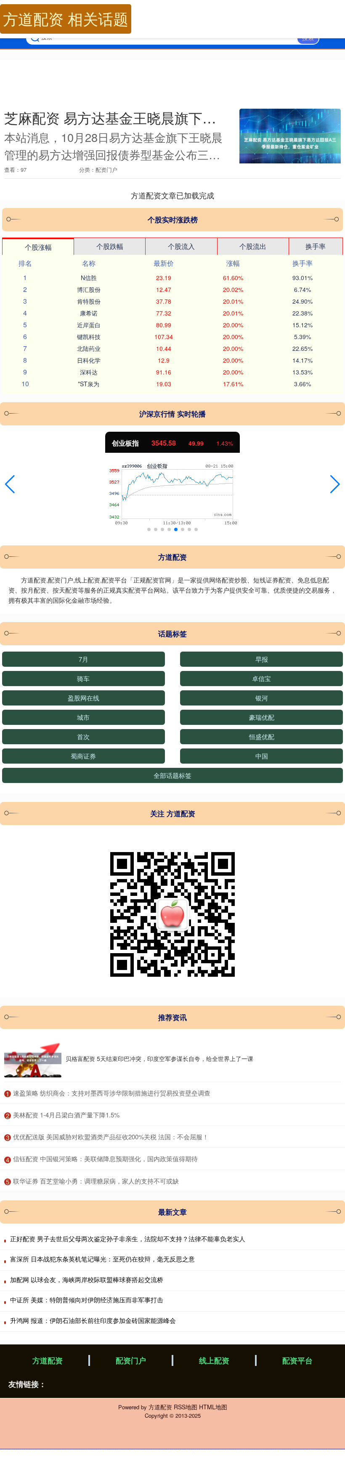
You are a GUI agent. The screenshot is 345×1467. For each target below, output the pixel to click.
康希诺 (89, 313)
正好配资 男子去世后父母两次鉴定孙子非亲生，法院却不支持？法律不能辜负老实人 (127, 1238)
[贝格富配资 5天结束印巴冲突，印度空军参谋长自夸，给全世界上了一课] (32, 1058)
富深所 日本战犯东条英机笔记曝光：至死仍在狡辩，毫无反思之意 (102, 1258)
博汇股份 (89, 289)
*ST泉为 (88, 383)
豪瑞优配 (261, 717)
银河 (261, 697)
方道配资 (47, 1360)
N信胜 (89, 277)
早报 (261, 659)
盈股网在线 (83, 697)
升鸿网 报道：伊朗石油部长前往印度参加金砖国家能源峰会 (93, 1320)
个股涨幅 (38, 247)
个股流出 (252, 246)
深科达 (89, 372)
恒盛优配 (261, 736)
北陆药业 (89, 348)
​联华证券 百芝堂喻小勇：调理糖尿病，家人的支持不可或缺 (96, 1180)
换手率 (315, 246)
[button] (10, 484)
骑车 (83, 678)
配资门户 (131, 1360)
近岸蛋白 (89, 325)
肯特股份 (89, 301)
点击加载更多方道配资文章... (172, 195)
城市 (83, 717)
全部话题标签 (172, 775)
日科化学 (89, 360)
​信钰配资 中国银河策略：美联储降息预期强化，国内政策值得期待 (105, 1158)
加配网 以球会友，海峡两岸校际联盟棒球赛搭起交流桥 (86, 1279)
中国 (261, 755)
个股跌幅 (109, 246)
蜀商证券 (83, 755)
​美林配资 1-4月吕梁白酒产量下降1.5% (66, 1114)
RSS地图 (185, 1407)
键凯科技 (89, 336)
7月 (83, 659)
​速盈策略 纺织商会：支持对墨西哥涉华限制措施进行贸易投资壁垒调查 (111, 1092)
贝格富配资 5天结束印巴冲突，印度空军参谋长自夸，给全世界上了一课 (159, 1058)
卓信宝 (261, 678)
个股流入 (181, 246)
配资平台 (297, 1360)
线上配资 (214, 1360)
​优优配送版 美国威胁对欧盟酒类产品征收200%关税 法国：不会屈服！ (111, 1136)
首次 (83, 736)
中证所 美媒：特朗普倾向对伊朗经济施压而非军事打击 (86, 1299)
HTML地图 (213, 1407)
